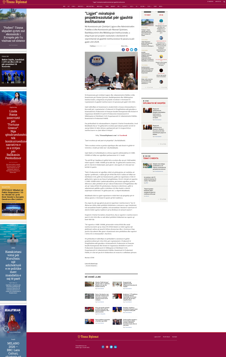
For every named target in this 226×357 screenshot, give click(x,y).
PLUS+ (149, 6)
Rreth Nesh (166, 337)
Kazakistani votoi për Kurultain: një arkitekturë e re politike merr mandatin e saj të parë (161, 29)
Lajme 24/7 (157, 337)
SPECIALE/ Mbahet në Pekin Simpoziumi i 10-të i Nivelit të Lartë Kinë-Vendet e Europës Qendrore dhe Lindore (13, 195)
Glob (131, 6)
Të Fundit (147, 15)
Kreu (64, 6)
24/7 (69, 6)
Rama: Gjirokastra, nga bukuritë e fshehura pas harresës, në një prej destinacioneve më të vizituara (102, 297)
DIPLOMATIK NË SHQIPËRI (154, 102)
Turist (155, 6)
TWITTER (219, 1)
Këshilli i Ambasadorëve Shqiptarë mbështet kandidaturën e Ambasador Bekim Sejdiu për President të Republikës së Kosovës (147, 56)
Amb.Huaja (99, 6)
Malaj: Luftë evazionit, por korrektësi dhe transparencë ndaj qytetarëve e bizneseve (147, 82)
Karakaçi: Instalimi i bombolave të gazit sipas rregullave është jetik (130, 309)
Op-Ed (161, 15)
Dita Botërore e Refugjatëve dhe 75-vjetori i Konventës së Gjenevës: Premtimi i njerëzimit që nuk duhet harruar (161, 47)
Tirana (106, 6)
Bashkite (113, 6)
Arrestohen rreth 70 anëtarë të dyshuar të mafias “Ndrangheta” (150, 179)
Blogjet (125, 6)
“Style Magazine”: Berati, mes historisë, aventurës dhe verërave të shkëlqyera (147, 44)
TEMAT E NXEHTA (150, 157)
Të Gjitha (150, 87)
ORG (118, 6)
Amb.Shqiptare (90, 6)
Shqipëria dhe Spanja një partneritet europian (161, 64)
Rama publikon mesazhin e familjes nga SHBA (102, 320)
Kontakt (174, 337)
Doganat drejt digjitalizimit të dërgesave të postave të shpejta (130, 284)
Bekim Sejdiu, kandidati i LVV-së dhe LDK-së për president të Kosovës (13, 63)
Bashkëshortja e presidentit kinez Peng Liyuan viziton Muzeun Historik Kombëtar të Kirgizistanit (147, 70)
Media (160, 6)
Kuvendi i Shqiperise (91, 265)
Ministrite (80, 6)
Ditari (73, 6)
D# (136, 6)
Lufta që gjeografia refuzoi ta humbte (161, 75)
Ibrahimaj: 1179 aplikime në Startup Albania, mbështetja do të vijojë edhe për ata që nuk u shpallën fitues (130, 297)
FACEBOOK (211, 1)
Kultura (142, 6)
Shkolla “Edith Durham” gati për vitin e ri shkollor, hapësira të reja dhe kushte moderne (102, 284)
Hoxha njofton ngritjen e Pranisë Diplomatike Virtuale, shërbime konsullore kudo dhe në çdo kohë (130, 322)
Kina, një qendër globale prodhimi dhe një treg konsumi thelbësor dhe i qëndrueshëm (102, 310)
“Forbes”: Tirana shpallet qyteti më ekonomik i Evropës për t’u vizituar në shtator (146, 32)
